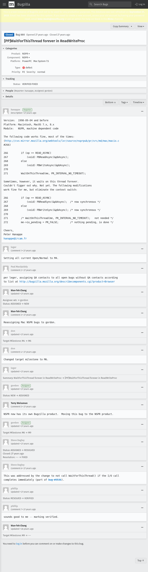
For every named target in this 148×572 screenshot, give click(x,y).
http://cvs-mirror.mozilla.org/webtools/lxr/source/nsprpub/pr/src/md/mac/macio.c (62, 140)
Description (16, 113)
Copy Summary (121, 26)
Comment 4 (16, 352)
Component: (13, 57)
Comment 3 (16, 315)
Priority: (16, 72)
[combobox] (109, 4)
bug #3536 (54, 479)
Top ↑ (141, 560)
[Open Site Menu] (4, 4)
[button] (140, 4)
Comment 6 (16, 468)
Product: (15, 53)
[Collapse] (142, 111)
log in (19, 543)
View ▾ (141, 26)
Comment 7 (16, 509)
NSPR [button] (26, 53)
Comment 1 (16, 250)
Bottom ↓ (110, 102)
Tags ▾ (124, 102)
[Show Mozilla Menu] (11, 4)
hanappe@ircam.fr (15, 238)
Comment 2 (16, 270)
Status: (16, 84)
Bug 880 (20, 34)
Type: (17, 67)
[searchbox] (109, 4)
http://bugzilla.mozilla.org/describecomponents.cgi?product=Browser (67, 281)
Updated (15, 293)
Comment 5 (16, 406)
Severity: (31, 72)
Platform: (15, 61)
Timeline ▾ (138, 102)
